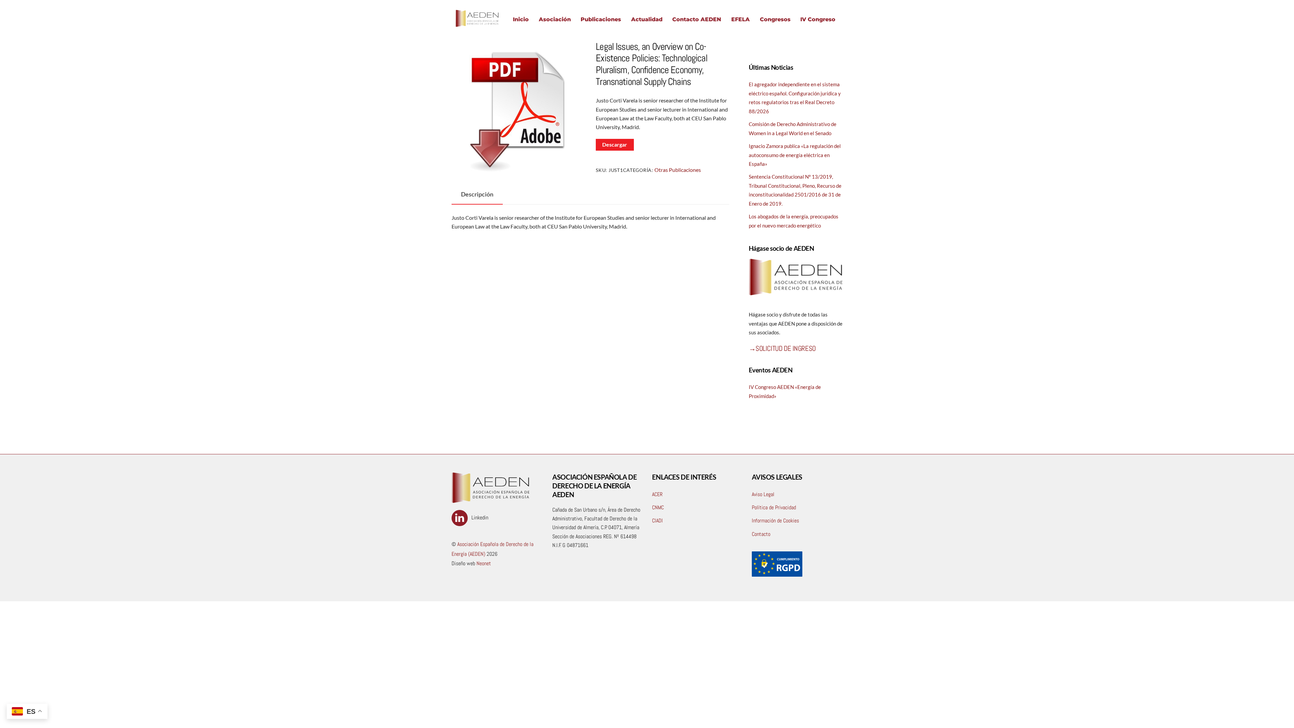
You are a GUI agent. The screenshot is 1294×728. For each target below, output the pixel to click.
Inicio (521, 19)
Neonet (483, 563)
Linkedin (479, 517)
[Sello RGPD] (777, 574)
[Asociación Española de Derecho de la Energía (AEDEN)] (477, 26)
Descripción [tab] (477, 194)
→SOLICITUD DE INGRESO (782, 348)
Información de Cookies (775, 520)
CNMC (658, 507)
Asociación (555, 19)
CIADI (657, 520)
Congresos (775, 19)
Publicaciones (601, 19)
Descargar (614, 144)
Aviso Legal (763, 494)
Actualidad (647, 19)
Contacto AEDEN (696, 19)
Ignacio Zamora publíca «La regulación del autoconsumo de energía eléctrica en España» (795, 155)
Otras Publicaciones (677, 169)
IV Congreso (817, 19)
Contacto (761, 534)
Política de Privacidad (774, 507)
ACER (657, 494)
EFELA (740, 19)
